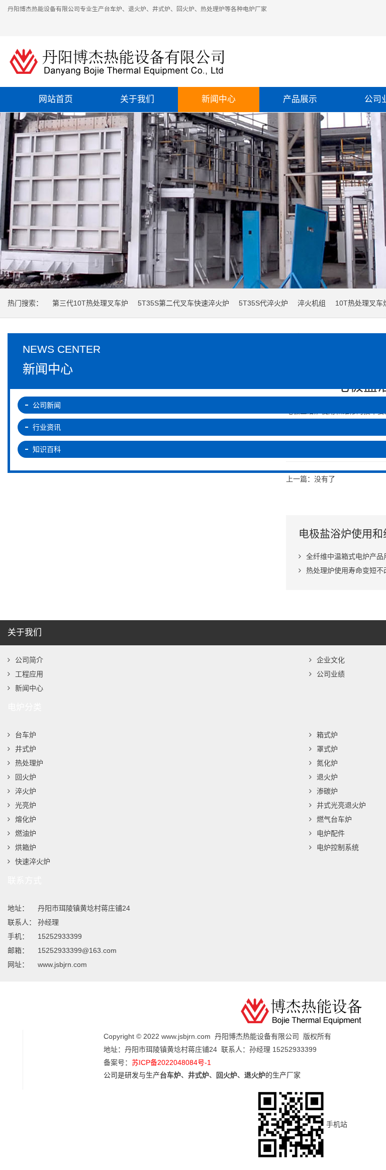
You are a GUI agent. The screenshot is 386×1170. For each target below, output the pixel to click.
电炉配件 (331, 833)
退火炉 (327, 777)
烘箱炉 (25, 847)
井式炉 (25, 749)
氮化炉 (327, 763)
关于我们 (137, 99)
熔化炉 (25, 819)
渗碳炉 (327, 791)
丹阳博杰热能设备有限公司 (183, 61)
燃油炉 (25, 833)
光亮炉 (25, 805)
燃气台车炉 (334, 819)
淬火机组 (312, 303)
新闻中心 (219, 99)
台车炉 (25, 735)
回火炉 (25, 777)
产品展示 (300, 99)
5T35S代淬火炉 (263, 303)
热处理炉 (29, 763)
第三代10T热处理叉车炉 (90, 303)
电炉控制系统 (338, 847)
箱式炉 (327, 735)
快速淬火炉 (32, 861)
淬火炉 (25, 791)
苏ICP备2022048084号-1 (171, 1062)
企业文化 (331, 660)
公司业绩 (331, 674)
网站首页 (56, 99)
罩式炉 (327, 749)
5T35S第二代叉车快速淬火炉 (183, 303)
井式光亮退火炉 (341, 805)
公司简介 (29, 660)
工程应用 (29, 674)
